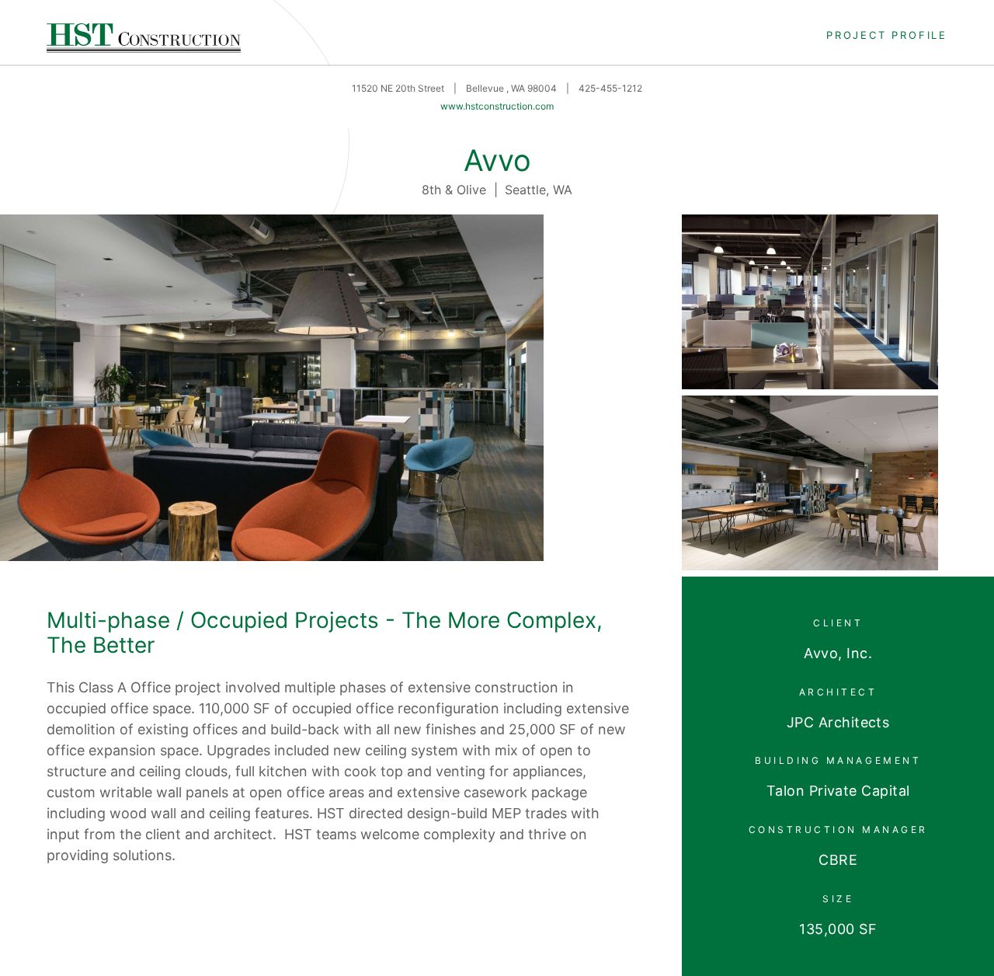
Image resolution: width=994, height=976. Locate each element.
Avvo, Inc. (838, 653)
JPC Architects (838, 722)
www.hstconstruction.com (497, 106)
